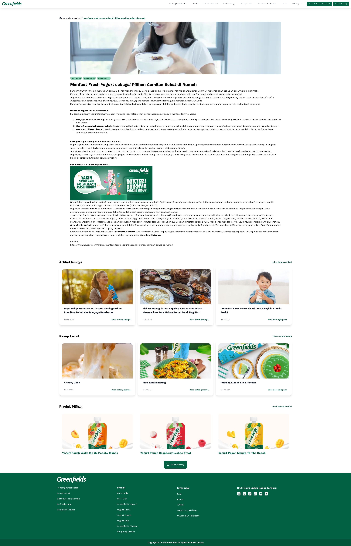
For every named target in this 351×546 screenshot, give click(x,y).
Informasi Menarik (211, 4)
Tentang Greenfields (177, 4)
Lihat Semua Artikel (282, 262)
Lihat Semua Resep (282, 336)
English (305, 8)
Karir (285, 4)
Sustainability (228, 4)
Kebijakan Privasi (66, 509)
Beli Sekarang (341, 4)
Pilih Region (296, 4)
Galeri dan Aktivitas (217, 22)
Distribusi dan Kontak (267, 4)
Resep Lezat (246, 4)
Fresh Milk (122, 493)
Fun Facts (217, 13)
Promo (217, 17)
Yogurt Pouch (104, 78)
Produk (196, 4)
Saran (201, 542)
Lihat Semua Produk (282, 406)
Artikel (217, 8)
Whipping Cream (126, 531)
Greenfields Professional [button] (319, 4)
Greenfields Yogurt (127, 504)
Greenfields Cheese (127, 526)
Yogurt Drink (89, 78)
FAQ (216, 26)
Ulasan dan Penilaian (216, 30)
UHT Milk (122, 498)
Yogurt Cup (76, 78)
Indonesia (305, 13)
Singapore (305, 17)
